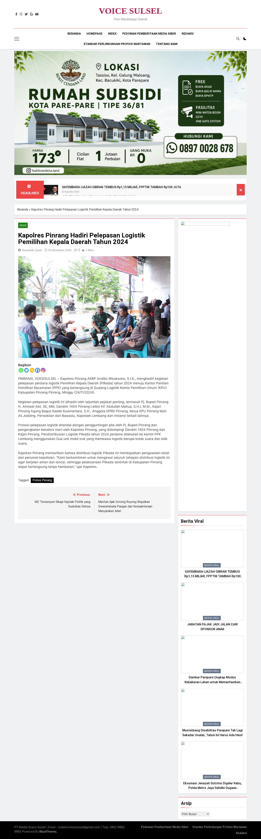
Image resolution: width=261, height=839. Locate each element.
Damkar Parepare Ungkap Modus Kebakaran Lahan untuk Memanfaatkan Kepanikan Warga (212, 682)
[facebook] (16, 14)
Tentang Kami (167, 44)
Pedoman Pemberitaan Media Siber (149, 33)
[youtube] (37, 14)
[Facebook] (37, 370)
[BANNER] (130, 113)
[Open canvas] (16, 39)
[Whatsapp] (21, 370)
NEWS (22, 225)
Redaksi (188, 33)
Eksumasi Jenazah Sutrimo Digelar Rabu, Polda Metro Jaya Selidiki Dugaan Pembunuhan (212, 788)
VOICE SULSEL (130, 11)
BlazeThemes (48, 831)
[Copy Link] (32, 370)
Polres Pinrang (42, 480)
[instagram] (21, 14)
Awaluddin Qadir (32, 250)
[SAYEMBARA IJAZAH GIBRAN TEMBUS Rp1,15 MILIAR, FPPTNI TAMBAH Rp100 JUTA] (51, 192)
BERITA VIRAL (211, 565)
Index (112, 33)
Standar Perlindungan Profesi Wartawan (116, 44)
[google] (31, 14)
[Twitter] (26, 370)
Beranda (74, 33)
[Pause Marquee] (241, 189)
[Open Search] (237, 38)
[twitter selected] (26, 14)
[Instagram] (43, 370)
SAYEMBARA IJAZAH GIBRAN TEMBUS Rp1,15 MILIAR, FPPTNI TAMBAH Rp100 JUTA (121, 187)
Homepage (94, 33)
